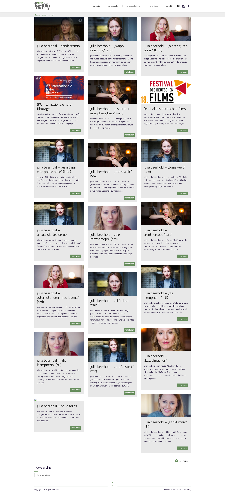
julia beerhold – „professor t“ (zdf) (112, 369)
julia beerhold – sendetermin (58, 46)
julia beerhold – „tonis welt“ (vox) (164, 169)
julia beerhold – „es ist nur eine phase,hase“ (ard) (110, 111)
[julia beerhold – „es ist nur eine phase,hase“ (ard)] (112, 91)
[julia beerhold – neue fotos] (35, 399)
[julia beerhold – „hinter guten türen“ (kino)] (166, 29)
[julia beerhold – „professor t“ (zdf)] (112, 349)
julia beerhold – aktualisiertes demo (52, 232)
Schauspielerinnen (133, 6)
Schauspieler (113, 6)
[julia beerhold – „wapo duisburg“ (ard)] (112, 29)
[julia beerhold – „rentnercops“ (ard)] (166, 213)
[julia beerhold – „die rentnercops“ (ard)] (112, 217)
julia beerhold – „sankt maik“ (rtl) (165, 424)
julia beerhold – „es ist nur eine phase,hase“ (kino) (56, 169)
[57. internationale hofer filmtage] (59, 87)
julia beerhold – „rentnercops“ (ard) (158, 232)
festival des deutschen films (165, 108)
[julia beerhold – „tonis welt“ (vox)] (166, 150)
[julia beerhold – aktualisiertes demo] (59, 213)
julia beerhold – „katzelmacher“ (155, 358)
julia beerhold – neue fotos (57, 406)
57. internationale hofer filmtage (55, 107)
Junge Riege (153, 6)
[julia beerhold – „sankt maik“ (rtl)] (166, 405)
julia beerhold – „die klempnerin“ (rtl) (158, 295)
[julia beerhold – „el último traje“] (112, 283)
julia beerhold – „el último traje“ (109, 303)
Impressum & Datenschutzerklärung (177, 489)
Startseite (96, 6)
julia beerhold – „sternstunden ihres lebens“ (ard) (58, 297)
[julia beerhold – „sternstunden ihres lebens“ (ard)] (59, 276)
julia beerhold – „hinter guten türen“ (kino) (166, 48)
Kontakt (169, 6)
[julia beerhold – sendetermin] (59, 29)
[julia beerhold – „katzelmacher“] (166, 339)
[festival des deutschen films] (166, 91)
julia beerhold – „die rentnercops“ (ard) (105, 237)
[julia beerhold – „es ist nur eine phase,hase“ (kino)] (59, 150)
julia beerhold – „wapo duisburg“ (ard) (107, 48)
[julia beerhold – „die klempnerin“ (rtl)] (166, 276)
